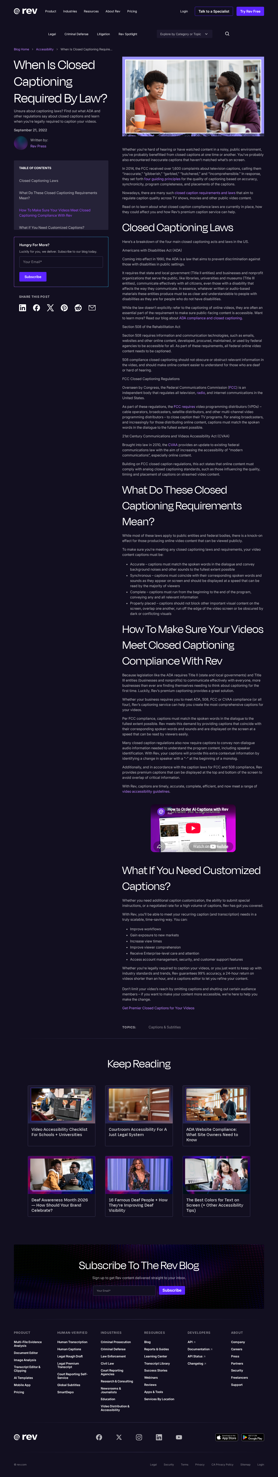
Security (237, 1370)
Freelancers (239, 1377)
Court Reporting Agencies (112, 1372)
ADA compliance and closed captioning (210, 318)
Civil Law (107, 1363)
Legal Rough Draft (70, 1356)
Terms (184, 1464)
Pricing (19, 1392)
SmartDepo (65, 1392)
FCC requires (184, 406)
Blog (147, 1342)
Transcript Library (157, 1363)
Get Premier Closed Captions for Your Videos (158, 1008)
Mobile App (22, 1385)
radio (201, 392)
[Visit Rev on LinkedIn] (159, 1437)
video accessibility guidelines (145, 791)
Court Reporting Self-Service (72, 1376)
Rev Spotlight (128, 34)
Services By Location (159, 1399)
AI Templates (23, 1378)
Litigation (103, 34)
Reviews (150, 1384)
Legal (52, 34)
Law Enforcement (113, 1356)
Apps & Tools (153, 1392)
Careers (236, 1349)
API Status (197, 1356)
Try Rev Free (250, 11)
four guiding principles (162, 179)
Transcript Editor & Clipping (27, 1368)
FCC (232, 387)
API (192, 1342)
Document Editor (26, 1353)
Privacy (200, 1464)
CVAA (173, 445)
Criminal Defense (76, 34)
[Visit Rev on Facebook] (99, 1437)
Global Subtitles (68, 1385)
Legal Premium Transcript (68, 1365)
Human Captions (69, 1349)
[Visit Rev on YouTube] (179, 1437)
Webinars (151, 1377)
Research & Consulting (117, 1381)
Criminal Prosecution (116, 1342)
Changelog (197, 1363)
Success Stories (155, 1370)
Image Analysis (25, 1360)
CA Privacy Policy (222, 1464)
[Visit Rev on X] (119, 1437)
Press (235, 1356)
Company (238, 1342)
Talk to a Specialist (214, 11)
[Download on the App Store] (226, 1437)
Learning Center (155, 1356)
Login (260, 1464)
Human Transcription (72, 1342)
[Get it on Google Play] (253, 1437)
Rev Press (38, 146)
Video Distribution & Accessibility (115, 1408)
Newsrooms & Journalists (111, 1390)
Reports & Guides (156, 1349)
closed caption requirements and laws (205, 193)
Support (237, 1384)
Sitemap (245, 1464)
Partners (237, 1363)
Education (108, 1399)
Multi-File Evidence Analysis (28, 1343)
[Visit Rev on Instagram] (139, 1437)
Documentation (200, 1349)
